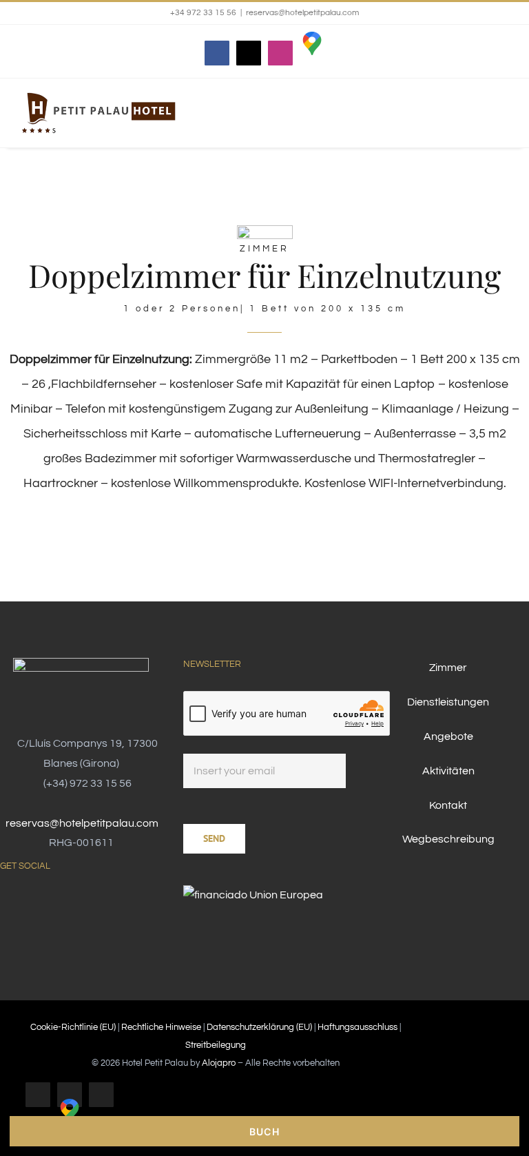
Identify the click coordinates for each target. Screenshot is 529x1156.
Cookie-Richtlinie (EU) (73, 1027)
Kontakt (448, 805)
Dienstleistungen (448, 702)
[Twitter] (22, 902)
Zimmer (448, 667)
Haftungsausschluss (357, 1027)
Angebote (448, 736)
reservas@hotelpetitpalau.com (302, 12)
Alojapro (219, 1063)
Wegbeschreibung (448, 839)
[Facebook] (4, 902)
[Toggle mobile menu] (502, 122)
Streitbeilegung (215, 1045)
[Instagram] (40, 902)
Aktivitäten (448, 770)
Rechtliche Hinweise (161, 1027)
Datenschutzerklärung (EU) (259, 1027)
